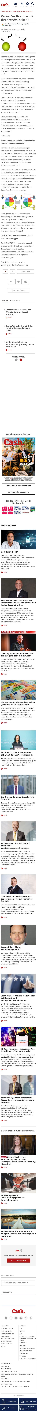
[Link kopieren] (11, 281)
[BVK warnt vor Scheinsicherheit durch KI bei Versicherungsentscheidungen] (18, 831)
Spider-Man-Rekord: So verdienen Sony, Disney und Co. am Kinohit (20, 344)
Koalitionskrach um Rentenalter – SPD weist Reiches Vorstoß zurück (17, 753)
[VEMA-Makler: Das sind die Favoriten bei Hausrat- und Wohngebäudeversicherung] (18, 983)
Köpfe (3, 1346)
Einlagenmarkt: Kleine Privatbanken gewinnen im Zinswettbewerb (18, 703)
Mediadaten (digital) (27, 1348)
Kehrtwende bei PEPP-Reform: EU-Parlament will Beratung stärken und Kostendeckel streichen (18, 602)
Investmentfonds (7, 1334)
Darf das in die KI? (9, 552)
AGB (21, 1334)
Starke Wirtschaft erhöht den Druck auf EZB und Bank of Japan (19, 328)
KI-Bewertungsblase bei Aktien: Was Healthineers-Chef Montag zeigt (17, 1050)
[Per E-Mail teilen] (26, 281)
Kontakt (23, 1346)
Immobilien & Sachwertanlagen (7, 1337)
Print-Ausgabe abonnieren (18, 492)
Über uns (23, 1356)
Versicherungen (7, 1329)
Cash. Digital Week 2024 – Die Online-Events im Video (17, 1375)
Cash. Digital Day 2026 (9, 1371)
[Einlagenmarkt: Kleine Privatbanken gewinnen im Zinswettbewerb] (18, 690)
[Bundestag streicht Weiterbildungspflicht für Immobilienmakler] (18, 1183)
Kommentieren (18, 290)
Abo (21, 1329)
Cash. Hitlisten (6, 1384)
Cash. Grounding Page (28, 1359)
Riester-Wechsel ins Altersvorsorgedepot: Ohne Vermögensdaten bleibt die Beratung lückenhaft (18, 1160)
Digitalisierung (6, 1341)
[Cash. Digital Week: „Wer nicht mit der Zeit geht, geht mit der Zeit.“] (18, 641)
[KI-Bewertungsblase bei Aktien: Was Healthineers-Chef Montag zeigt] (18, 1036)
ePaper (22, 1331)
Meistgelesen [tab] (14, 301)
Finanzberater (6, 1331)
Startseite (25, 271)
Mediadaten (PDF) (26, 1351)
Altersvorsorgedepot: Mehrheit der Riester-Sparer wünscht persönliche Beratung (17, 1099)
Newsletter (24, 1353)
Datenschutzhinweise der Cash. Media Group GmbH (28, 1338)
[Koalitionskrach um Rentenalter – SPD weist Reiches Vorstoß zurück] (18, 740)
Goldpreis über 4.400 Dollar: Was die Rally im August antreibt (18, 311)
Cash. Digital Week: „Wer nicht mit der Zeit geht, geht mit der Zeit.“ (17, 654)
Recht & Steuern (7, 1344)
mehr (10, 317)
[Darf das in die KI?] (18, 539)
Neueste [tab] (5, 301)
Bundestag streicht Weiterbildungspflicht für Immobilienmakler (12, 1197)
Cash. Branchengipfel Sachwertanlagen (15, 1381)
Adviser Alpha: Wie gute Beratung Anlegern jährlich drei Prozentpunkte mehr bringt (18, 1233)
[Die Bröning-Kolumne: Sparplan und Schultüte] (18, 784)
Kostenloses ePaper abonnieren (18, 486)
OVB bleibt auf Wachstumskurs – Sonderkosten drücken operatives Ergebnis (16, 898)
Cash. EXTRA (5, 1366)
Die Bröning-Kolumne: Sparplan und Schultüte (17, 798)
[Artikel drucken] (18, 281)
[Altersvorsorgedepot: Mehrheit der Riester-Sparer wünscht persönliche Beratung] (18, 1085)
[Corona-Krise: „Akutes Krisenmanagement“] (18, 935)
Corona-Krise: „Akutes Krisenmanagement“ (11, 948)
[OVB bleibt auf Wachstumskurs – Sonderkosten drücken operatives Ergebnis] (18, 884)
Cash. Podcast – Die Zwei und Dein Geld (15, 1386)
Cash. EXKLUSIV (6, 1369)
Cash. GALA (5, 1379)
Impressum (23, 1343)
